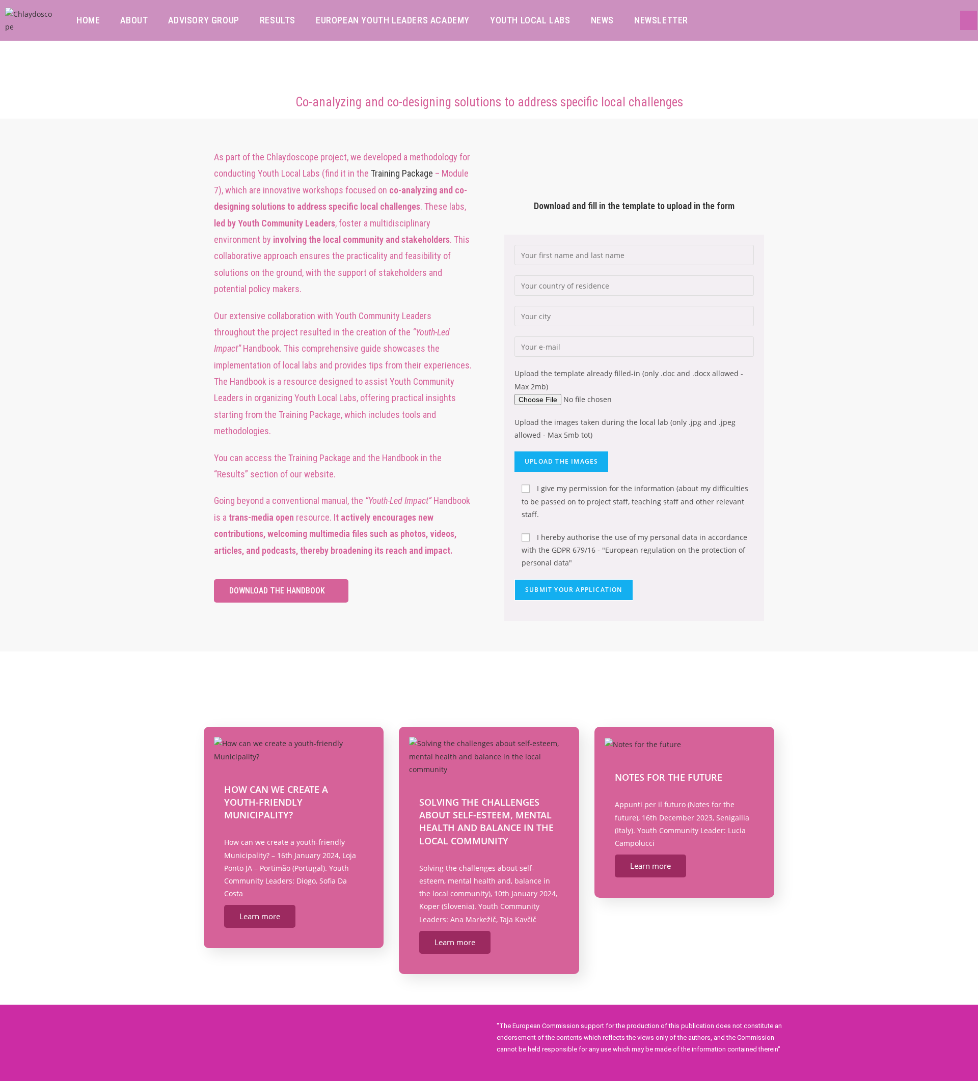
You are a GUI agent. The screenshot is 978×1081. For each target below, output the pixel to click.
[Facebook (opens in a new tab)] (968, 20)
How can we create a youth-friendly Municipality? (276, 802)
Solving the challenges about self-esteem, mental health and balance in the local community (486, 821)
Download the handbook (277, 590)
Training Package (402, 173)
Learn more (259, 916)
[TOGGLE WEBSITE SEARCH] (712, 20)
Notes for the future (668, 777)
